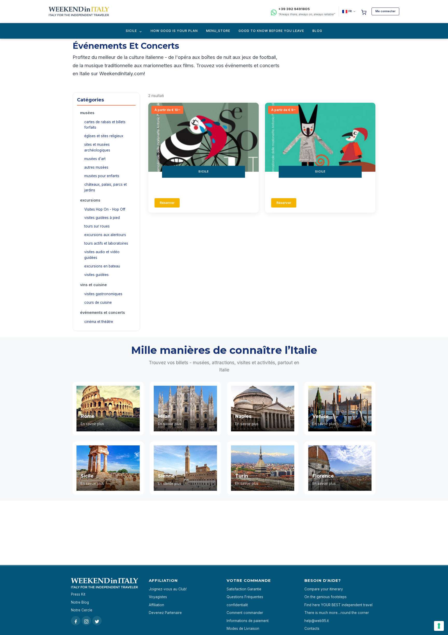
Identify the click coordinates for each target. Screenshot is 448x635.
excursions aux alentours (105, 235)
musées (87, 113)
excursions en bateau (102, 266)
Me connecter (385, 11)
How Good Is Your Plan (174, 31)
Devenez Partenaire (165, 613)
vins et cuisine (93, 284)
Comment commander (245, 613)
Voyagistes (158, 597)
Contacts (311, 628)
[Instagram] (86, 620)
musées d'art (95, 159)
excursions (90, 200)
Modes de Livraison (243, 628)
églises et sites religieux (103, 136)
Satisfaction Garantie (244, 589)
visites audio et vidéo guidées (102, 255)
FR (350, 11)
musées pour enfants (101, 176)
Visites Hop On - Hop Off (104, 209)
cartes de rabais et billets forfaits (104, 125)
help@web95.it (316, 621)
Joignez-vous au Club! (168, 589)
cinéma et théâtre (98, 322)
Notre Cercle (81, 610)
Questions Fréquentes (245, 597)
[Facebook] (75, 620)
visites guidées (96, 275)
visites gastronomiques (103, 294)
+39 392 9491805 (294, 9)
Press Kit (78, 594)
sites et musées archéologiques (97, 147)
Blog (317, 31)
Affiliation (156, 605)
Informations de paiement (248, 621)
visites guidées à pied (102, 218)
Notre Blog (80, 602)
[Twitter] (97, 620)
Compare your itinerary (323, 589)
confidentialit (237, 605)
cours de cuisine (98, 302)
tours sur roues (97, 226)
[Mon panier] (364, 11)
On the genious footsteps (325, 597)
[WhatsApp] (274, 11)
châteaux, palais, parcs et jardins (105, 187)
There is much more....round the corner (336, 613)
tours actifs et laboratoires (106, 243)
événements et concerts (102, 312)
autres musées (96, 167)
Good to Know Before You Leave (271, 31)
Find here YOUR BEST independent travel (338, 605)
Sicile (131, 31)
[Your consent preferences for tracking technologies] (439, 626)
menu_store (218, 31)
